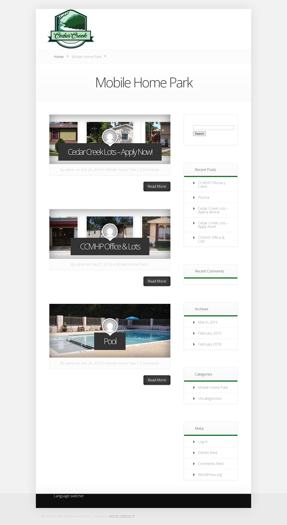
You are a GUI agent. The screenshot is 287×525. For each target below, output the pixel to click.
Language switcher (69, 496)
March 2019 (207, 322)
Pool (110, 341)
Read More (157, 186)
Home (59, 56)
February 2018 (209, 344)
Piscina (203, 197)
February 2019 (209, 333)
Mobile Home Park (121, 169)
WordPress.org (210, 474)
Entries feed (207, 452)
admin (70, 169)
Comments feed (210, 463)
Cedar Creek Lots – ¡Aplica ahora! (213, 210)
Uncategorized (209, 398)
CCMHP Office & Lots (110, 246)
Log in (203, 441)
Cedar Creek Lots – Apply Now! (110, 151)
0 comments (149, 169)
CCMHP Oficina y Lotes (211, 184)
